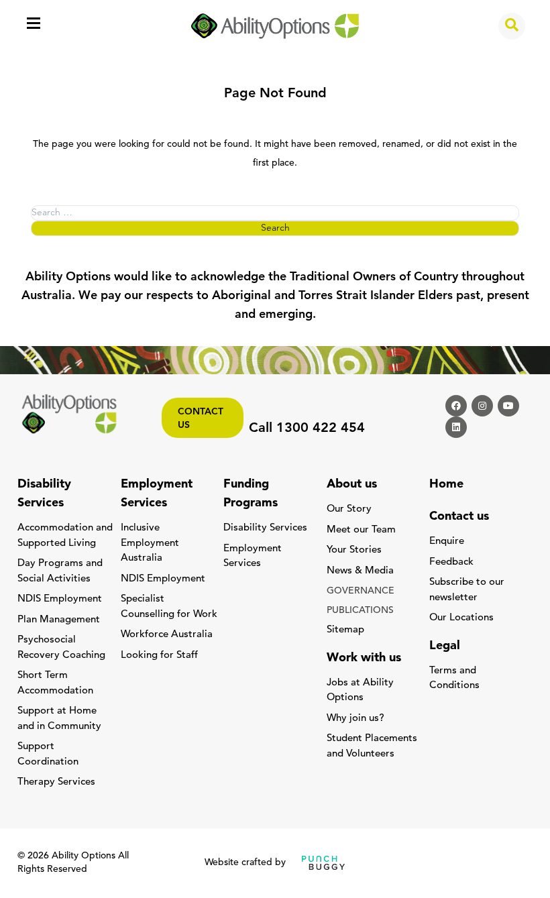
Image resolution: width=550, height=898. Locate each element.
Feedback (451, 562)
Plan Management (58, 620)
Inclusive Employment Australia (150, 543)
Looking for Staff (159, 656)
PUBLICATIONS (360, 611)
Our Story (349, 509)
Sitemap (345, 630)
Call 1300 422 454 (307, 428)
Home (446, 485)
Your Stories (354, 550)
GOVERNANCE (360, 591)
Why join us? (355, 719)
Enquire (446, 542)
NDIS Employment (59, 599)
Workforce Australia (167, 635)
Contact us (200, 419)
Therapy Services (56, 782)
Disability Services (265, 528)
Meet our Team (361, 530)
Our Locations (461, 618)
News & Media (360, 571)
